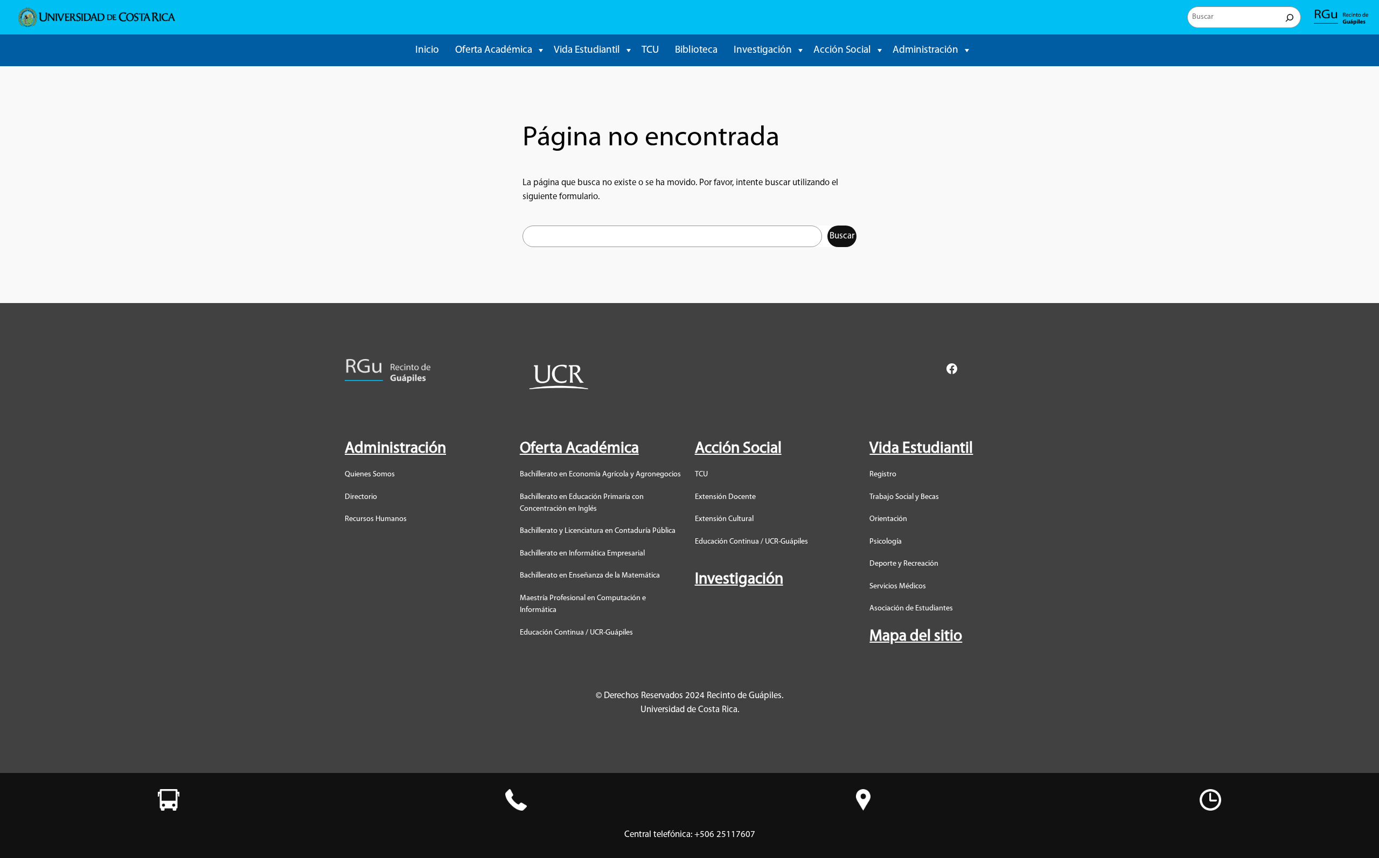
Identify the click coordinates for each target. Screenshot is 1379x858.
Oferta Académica (493, 50)
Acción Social (842, 50)
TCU (650, 50)
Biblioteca (696, 50)
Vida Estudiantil (587, 50)
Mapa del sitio (915, 636)
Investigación (763, 50)
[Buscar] (1289, 17)
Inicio (427, 50)
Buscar (842, 236)
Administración (925, 50)
